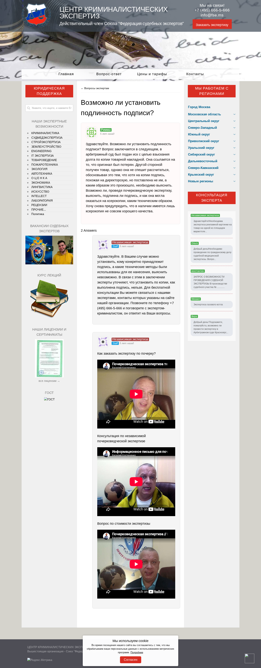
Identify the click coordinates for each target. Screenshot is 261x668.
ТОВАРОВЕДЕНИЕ (44, 160)
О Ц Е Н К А (39, 178)
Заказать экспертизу (212, 25)
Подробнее (136, 652)
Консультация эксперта (211, 198)
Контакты (195, 74)
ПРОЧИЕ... (38, 209)
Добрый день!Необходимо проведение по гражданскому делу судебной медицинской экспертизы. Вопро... (212, 254)
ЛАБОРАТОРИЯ (42, 200)
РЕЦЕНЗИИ (39, 205)
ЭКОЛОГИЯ (39, 169)
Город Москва (199, 107)
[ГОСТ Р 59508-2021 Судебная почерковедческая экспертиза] (49, 399)
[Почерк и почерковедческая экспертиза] (49, 317)
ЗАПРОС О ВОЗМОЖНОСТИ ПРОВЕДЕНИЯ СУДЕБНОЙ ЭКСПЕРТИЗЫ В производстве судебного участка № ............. (210, 281)
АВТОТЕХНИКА (41, 173)
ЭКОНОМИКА (40, 182)
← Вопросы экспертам (95, 88)
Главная (66, 74)
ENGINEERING (41, 151)
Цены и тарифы (152, 74)
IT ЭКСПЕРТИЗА (42, 155)
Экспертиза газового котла (208, 304)
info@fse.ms (212, 15)
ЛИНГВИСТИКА (42, 187)
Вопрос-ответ (109, 74)
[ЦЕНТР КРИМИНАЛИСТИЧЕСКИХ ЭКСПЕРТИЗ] (36, 26)
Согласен (130, 659)
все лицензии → (49, 380)
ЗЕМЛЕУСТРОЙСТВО (46, 146)
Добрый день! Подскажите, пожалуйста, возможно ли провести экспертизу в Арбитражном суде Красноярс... (211, 327)
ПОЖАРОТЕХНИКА (44, 164)
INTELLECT (39, 196)
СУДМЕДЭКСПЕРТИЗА (46, 137)
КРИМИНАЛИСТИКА (45, 133)
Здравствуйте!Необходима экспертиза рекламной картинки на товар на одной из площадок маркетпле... (213, 226)
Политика (37, 214)
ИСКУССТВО (40, 191)
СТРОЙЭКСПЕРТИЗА (46, 142)
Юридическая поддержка (49, 91)
